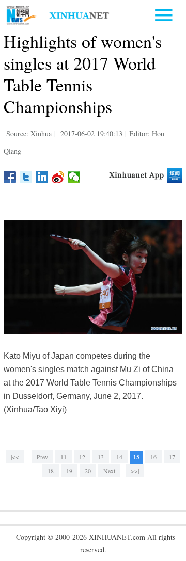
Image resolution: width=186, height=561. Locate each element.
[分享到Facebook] (10, 177)
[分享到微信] (74, 177)
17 (172, 457)
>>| (135, 471)
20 (88, 471)
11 (63, 457)
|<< (15, 457)
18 (51, 471)
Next (109, 471)
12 (82, 457)
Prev (42, 457)
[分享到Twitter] (26, 177)
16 (153, 457)
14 (119, 457)
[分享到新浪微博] (58, 177)
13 (101, 457)
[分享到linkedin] (42, 177)
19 (69, 471)
